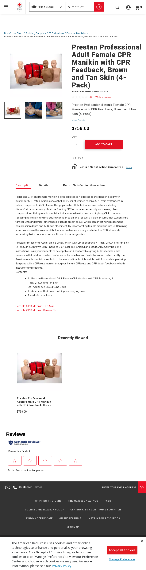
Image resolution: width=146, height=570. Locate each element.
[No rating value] (81, 97)
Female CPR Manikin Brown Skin (37, 310)
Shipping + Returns (48, 501)
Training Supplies (35, 33)
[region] (73, 553)
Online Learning (70, 518)
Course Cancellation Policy (44, 509)
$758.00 (22, 411)
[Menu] (6, 6)
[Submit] (142, 487)
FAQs (108, 501)
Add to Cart (103, 144)
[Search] (117, 9)
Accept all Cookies (122, 550)
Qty (74, 136)
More (129, 167)
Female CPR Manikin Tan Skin (35, 306)
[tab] (13, 110)
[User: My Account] (128, 9)
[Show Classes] (99, 7)
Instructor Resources (104, 518)
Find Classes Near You (83, 501)
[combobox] (47, 7)
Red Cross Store (13, 33)
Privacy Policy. (62, 566)
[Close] (142, 541)
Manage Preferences (122, 559)
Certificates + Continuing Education (95, 509)
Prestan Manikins (76, 33)
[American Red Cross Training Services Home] (19, 7)
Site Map (73, 527)
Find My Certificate (39, 518)
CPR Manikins (56, 33)
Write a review (103, 97)
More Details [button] (79, 120)
